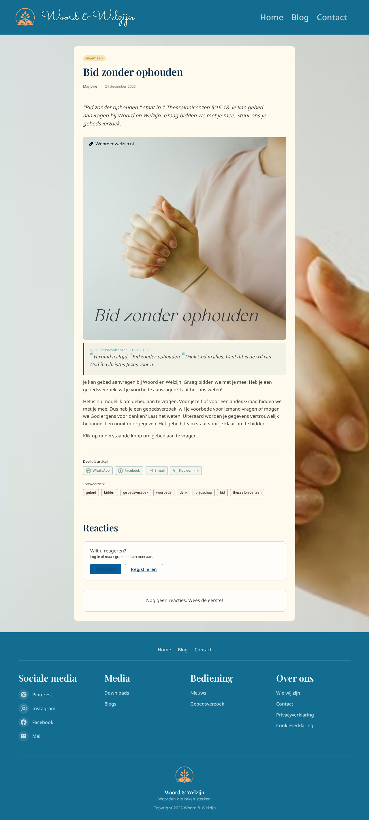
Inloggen (106, 569)
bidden (109, 492)
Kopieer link (189, 470)
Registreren (144, 569)
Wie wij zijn (288, 693)
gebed (91, 492)
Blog (300, 17)
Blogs (110, 704)
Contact (332, 17)
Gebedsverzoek (207, 704)
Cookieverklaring (294, 725)
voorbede (164, 492)
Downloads (116, 693)
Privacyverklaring (295, 715)
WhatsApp (98, 470)
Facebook (130, 470)
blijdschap (203, 492)
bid (222, 492)
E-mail (160, 470)
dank (183, 492)
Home (271, 17)
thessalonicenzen (247, 492)
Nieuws (198, 693)
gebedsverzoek (135, 492)
